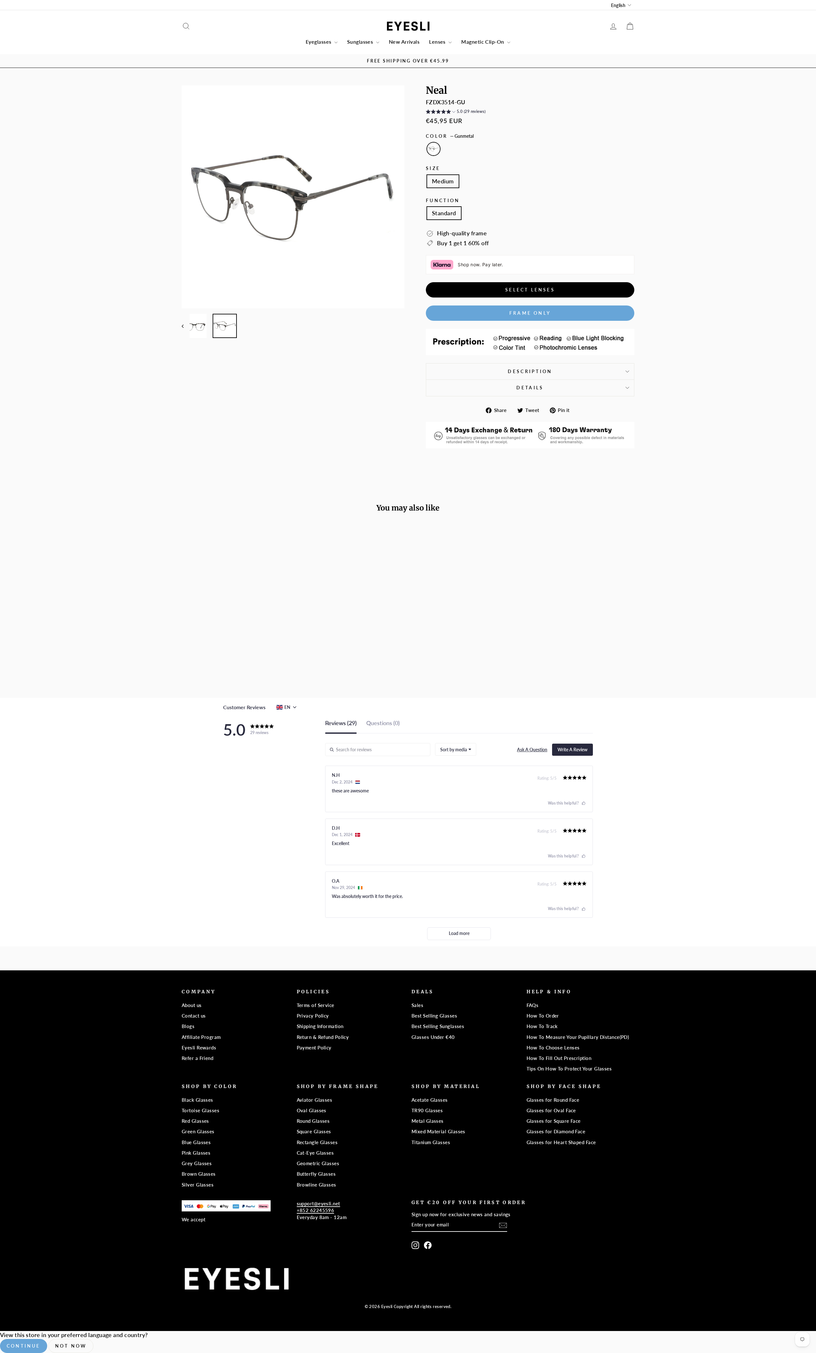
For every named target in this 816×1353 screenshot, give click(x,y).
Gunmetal (433, 149)
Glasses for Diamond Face (556, 1131)
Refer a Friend (197, 1058)
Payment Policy (314, 1047)
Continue (23, 1346)
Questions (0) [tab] (383, 723)
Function (443, 200)
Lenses (438, 42)
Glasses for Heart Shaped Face (561, 1142)
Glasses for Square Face (554, 1121)
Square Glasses (314, 1131)
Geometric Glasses (318, 1163)
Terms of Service (315, 1005)
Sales (417, 1005)
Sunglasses (361, 42)
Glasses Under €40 (433, 1037)
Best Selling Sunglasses (438, 1026)
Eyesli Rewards (199, 1047)
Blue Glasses (196, 1142)
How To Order (543, 1015)
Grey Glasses (197, 1163)
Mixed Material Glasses (438, 1131)
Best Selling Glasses (434, 1015)
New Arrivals (404, 42)
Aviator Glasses (314, 1100)
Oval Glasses (311, 1110)
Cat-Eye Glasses (315, 1153)
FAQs (533, 1005)
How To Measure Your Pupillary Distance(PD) (578, 1037)
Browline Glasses (316, 1185)
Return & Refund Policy (323, 1037)
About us (192, 1005)
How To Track (542, 1026)
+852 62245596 (315, 1210)
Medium (443, 181)
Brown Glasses (199, 1174)
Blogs (188, 1026)
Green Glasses (198, 1131)
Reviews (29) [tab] (341, 723)
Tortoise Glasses (200, 1110)
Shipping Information (320, 1026)
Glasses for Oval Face (551, 1110)
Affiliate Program (201, 1037)
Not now (71, 1346)
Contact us (194, 1015)
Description (530, 371)
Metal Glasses (428, 1121)
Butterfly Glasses (316, 1174)
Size (433, 168)
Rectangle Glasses (317, 1142)
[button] (455, 112)
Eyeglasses (319, 42)
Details (529, 387)
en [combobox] (287, 707)
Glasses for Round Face (553, 1100)
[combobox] (455, 749)
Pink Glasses (196, 1153)
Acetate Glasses (430, 1100)
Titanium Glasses (431, 1142)
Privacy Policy (313, 1015)
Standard (444, 213)
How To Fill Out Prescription (559, 1058)
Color (450, 136)
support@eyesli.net (318, 1203)
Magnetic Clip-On (483, 42)
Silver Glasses (198, 1185)
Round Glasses (313, 1121)
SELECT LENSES (530, 289)
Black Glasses (197, 1100)
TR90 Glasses (427, 1110)
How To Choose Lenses (553, 1047)
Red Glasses (195, 1121)
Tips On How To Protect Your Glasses (569, 1068)
